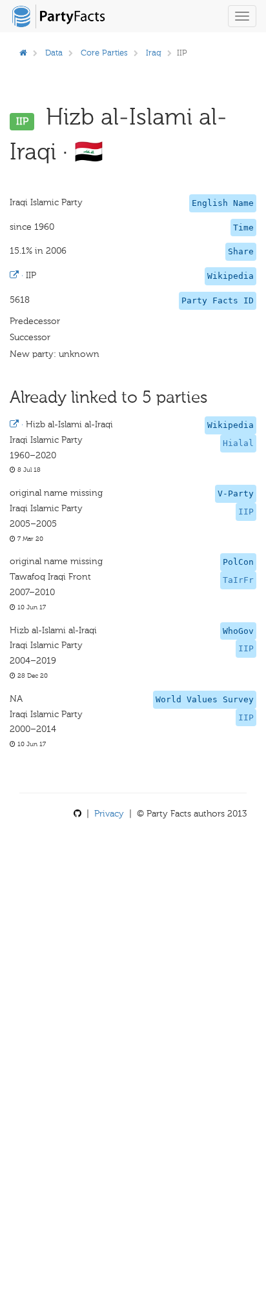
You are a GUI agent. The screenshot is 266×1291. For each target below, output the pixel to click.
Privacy (109, 813)
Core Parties (104, 52)
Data (54, 52)
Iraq (153, 52)
